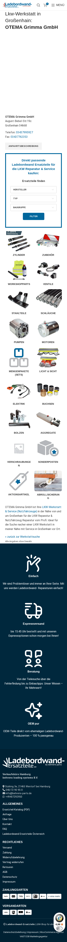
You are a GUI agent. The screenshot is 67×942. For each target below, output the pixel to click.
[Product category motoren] (48, 332)
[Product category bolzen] (19, 422)
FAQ (5, 829)
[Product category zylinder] (19, 245)
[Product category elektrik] (19, 393)
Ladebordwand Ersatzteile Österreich (23, 834)
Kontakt (7, 824)
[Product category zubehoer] (48, 245)
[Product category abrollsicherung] (48, 486)
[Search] (38, 5)
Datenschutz (10, 877)
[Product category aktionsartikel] (19, 484)
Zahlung (7, 852)
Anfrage (7, 814)
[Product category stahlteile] (19, 303)
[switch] (59, 928)
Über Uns (8, 819)
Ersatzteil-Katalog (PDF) (16, 809)
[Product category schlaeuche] (48, 303)
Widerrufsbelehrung (14, 857)
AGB (5, 872)
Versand (7, 847)
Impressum (9, 881)
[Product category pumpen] (19, 332)
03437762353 (19, 136)
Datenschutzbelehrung (14, 932)
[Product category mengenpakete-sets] (19, 362)
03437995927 (24, 132)
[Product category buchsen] (48, 393)
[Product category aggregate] (48, 422)
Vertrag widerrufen (13, 862)
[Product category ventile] (48, 274)
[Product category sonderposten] (48, 452)
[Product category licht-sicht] (48, 361)
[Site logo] (17, 5)
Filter (33, 216)
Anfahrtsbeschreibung (23, 146)
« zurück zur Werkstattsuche (22, 536)
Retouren (8, 867)
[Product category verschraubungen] (19, 453)
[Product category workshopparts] (19, 274)
